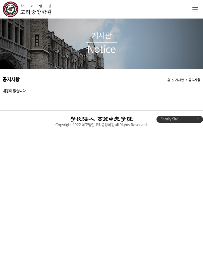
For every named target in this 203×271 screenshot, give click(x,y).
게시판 (179, 80)
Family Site (169, 119)
